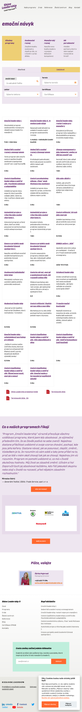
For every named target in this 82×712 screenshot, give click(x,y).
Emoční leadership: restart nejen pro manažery (64, 123)
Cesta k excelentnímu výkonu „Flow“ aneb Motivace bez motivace (40, 181)
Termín (45, 78)
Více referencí (41, 489)
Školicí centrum (60, 7)
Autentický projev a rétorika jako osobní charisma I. (13, 215)
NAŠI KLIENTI (41, 541)
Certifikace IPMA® (9, 625)
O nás (40, 7)
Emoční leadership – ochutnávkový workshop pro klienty (15, 337)
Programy (6, 609)
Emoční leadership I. (13, 121)
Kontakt (77, 7)
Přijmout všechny (50, 704)
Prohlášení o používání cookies (13, 687)
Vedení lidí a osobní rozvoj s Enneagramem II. (40, 152)
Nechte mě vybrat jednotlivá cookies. (56, 698)
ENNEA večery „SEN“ (65, 243)
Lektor (6, 90)
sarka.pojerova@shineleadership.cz (48, 583)
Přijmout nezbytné (68, 704)
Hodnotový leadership (13, 303)
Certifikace (46, 90)
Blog (70, 7)
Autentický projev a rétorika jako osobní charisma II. (39, 215)
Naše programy (30, 7)
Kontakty (5, 628)
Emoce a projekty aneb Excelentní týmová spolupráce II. (40, 246)
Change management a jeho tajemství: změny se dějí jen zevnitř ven (66, 152)
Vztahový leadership (65, 272)
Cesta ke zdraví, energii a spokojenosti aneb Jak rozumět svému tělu (40, 275)
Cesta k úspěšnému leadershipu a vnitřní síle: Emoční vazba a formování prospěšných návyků (40, 373)
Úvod (4, 606)
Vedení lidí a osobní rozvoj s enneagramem (57, 609)
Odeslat (59, 661)
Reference (48, 7)
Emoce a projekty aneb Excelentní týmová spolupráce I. (14, 246)
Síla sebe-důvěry (63, 178)
